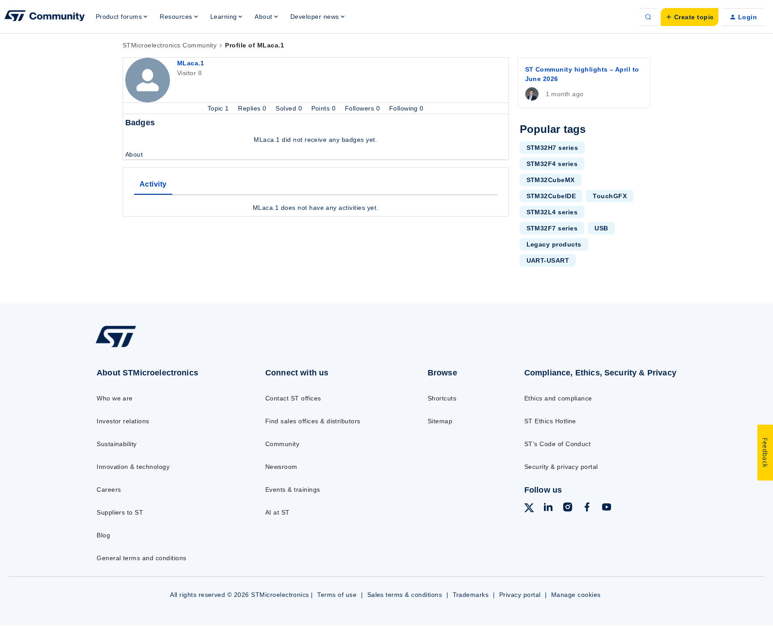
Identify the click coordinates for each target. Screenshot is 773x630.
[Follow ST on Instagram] (567, 508)
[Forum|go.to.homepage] (44, 17)
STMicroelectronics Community (170, 45)
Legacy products (554, 244)
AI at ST (277, 512)
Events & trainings (292, 489)
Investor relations (123, 421)
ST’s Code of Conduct (557, 443)
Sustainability (117, 443)
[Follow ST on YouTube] (606, 508)
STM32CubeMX (551, 179)
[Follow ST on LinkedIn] (548, 508)
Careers (109, 489)
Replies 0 (253, 108)
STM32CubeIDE (551, 196)
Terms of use (337, 594)
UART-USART (548, 260)
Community (282, 443)
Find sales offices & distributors (313, 421)
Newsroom (281, 466)
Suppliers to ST (120, 512)
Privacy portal (520, 594)
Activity (153, 184)
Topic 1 (219, 108)
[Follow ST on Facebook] (587, 508)
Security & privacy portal (561, 466)
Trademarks (471, 594)
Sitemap (440, 421)
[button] (689, 17)
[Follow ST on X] (529, 509)
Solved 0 (290, 108)
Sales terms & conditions (404, 594)
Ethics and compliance (558, 398)
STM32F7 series (552, 228)
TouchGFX (610, 196)
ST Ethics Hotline (550, 421)
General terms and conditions (141, 558)
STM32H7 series (552, 147)
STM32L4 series (552, 212)
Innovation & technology (133, 466)
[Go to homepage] (162, 347)
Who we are (115, 398)
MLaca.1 (190, 63)
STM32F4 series (552, 163)
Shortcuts (442, 398)
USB (601, 228)
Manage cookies (576, 594)
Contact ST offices (293, 398)
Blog (103, 535)
